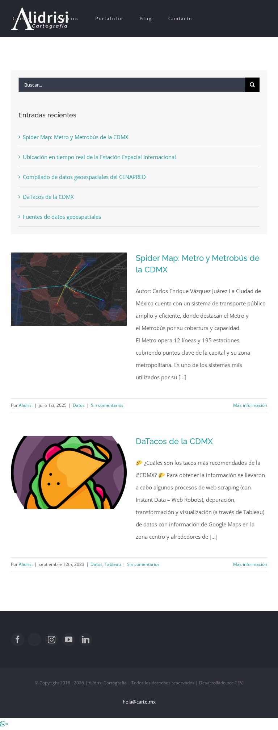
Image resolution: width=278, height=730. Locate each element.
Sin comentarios (107, 405)
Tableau (113, 564)
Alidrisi (26, 405)
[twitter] (34, 639)
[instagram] (51, 639)
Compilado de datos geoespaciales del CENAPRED (84, 176)
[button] (4, 723)
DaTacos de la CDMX (174, 441)
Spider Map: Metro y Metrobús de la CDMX (76, 137)
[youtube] (68, 639)
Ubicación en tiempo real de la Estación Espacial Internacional (99, 156)
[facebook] (17, 639)
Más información (250, 405)
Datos (79, 405)
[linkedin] (85, 639)
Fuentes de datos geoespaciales (62, 216)
